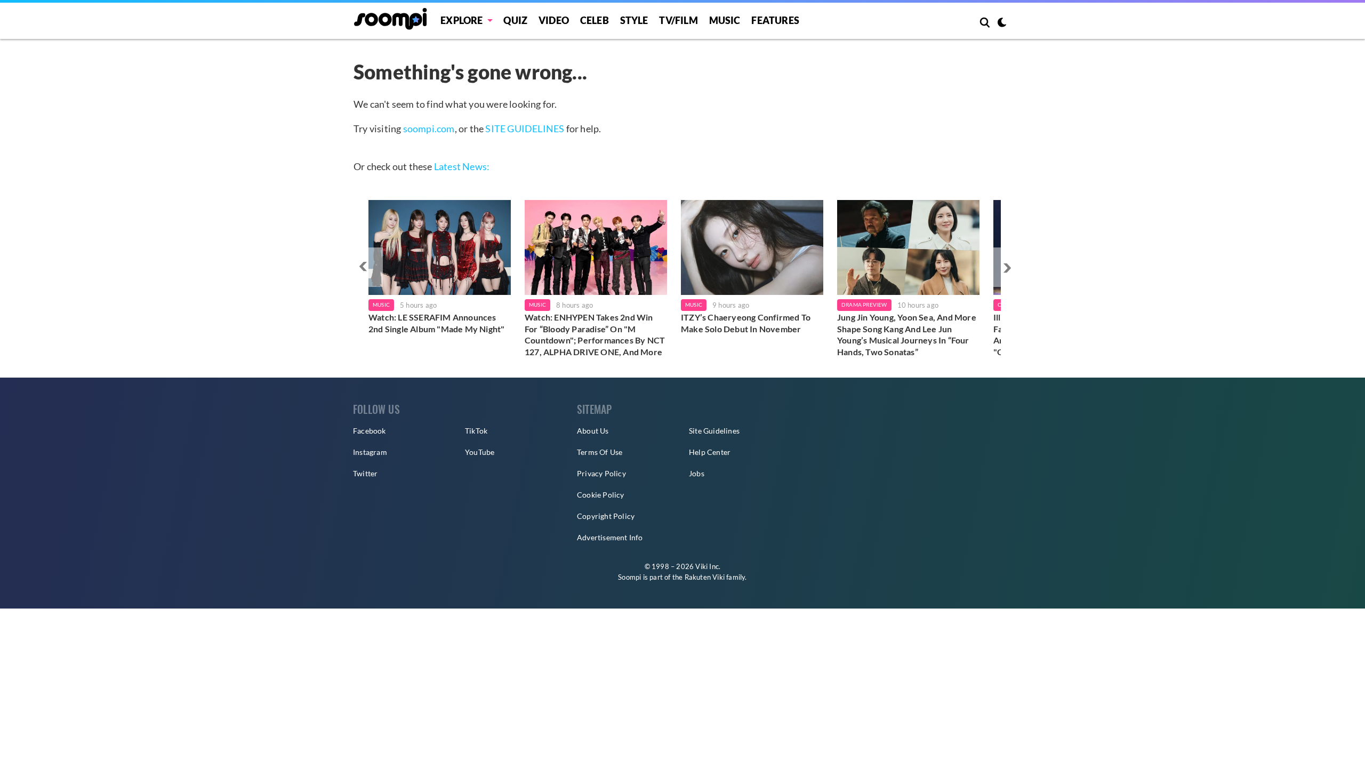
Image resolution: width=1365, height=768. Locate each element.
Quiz (515, 20)
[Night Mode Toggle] (1002, 23)
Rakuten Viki (705, 577)
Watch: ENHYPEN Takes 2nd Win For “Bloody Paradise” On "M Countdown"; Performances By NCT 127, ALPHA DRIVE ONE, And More (595, 334)
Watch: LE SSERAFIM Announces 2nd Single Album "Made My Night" (436, 323)
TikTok (476, 430)
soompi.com (429, 128)
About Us (593, 430)
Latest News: (461, 166)
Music (725, 20)
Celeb (594, 20)
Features (775, 20)
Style (634, 20)
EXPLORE (461, 20)
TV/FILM (678, 20)
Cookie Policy (600, 494)
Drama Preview (864, 304)
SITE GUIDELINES (524, 128)
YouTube (479, 452)
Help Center (709, 452)
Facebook (369, 430)
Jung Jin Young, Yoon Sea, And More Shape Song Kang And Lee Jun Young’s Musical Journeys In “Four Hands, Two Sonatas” (906, 334)
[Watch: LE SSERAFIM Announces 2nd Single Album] (439, 247)
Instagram (370, 452)
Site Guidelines (714, 430)
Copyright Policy (606, 516)
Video (554, 20)
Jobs (696, 473)
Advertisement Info (610, 537)
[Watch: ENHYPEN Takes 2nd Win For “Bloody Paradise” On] (596, 247)
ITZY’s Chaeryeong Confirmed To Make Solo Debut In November (745, 323)
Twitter (365, 473)
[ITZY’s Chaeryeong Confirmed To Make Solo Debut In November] (752, 247)
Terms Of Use (599, 452)
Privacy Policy (601, 473)
